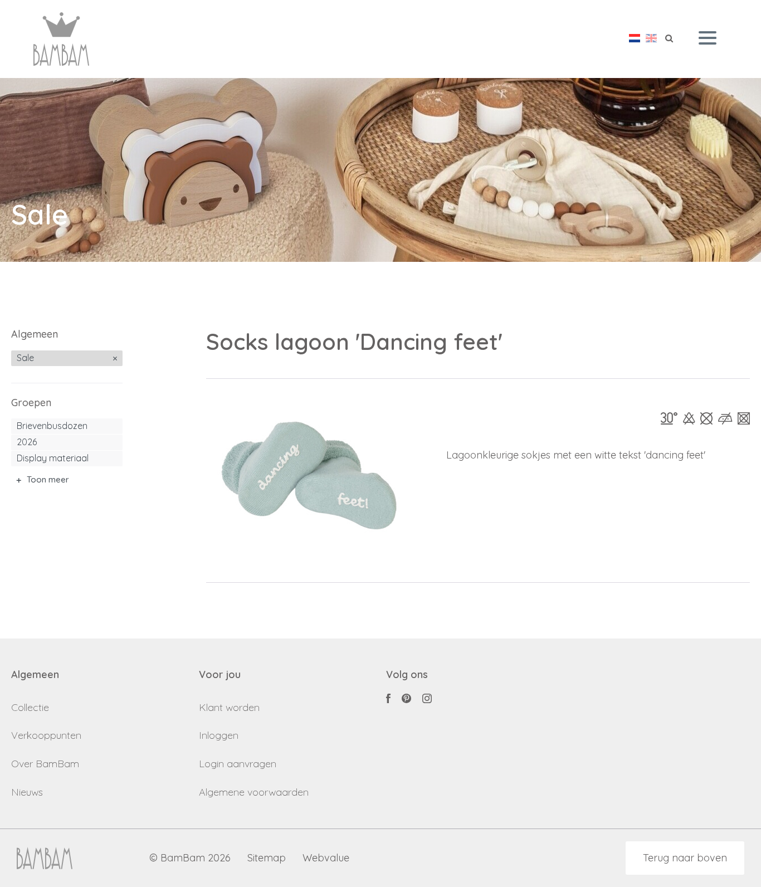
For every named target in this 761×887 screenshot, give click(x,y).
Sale (25, 357)
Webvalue (326, 858)
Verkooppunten (46, 735)
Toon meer (48, 479)
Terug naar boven (685, 857)
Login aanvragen (237, 763)
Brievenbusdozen (52, 425)
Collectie (30, 707)
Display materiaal (53, 458)
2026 (27, 441)
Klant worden (229, 707)
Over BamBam (45, 763)
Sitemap (266, 858)
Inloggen (218, 735)
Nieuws (27, 792)
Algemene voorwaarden (254, 792)
